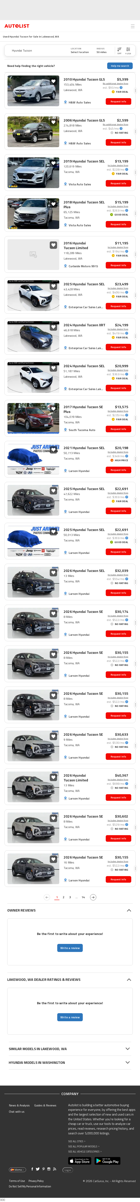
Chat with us (16, 1111)
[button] (119, 50)
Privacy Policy (36, 1181)
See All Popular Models (83, 1146)
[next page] (93, 897)
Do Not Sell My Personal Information (30, 1186)
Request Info (118, 101)
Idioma (18, 1169)
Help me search (120, 66)
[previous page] (47, 897)
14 (83, 897)
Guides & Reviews (45, 1105)
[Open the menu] (133, 26)
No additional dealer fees (115, 83)
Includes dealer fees (118, 165)
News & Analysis (19, 1105)
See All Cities (76, 1141)
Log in (68, 1170)
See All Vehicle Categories (85, 1151)
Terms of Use (17, 1181)
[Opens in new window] (79, 1161)
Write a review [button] (70, 948)
